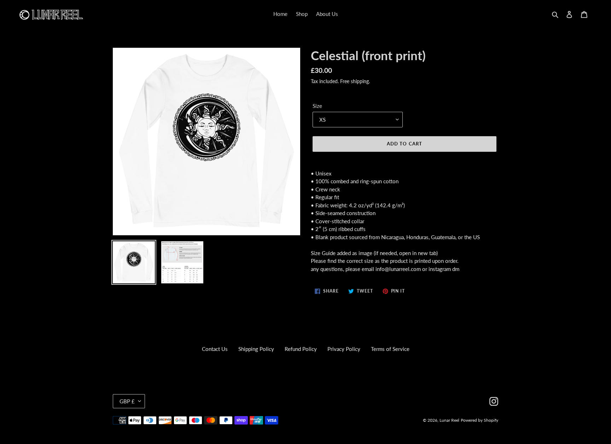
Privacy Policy (343, 349)
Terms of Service (390, 349)
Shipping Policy (256, 349)
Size (317, 106)
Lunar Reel (449, 420)
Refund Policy (301, 349)
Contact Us (215, 349)
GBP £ (127, 401)
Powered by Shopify (479, 420)
